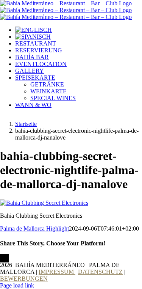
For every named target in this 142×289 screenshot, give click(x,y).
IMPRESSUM (57, 272)
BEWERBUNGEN (24, 278)
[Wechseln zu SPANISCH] (33, 36)
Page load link (17, 285)
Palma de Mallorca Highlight (34, 228)
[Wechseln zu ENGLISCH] (33, 30)
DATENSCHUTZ (100, 272)
